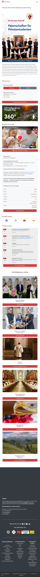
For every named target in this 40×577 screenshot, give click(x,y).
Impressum (21, 575)
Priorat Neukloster (32, 549)
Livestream (7, 551)
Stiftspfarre (7, 554)
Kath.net (20, 557)
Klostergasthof (7, 549)
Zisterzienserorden (20, 553)
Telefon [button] (12, 88)
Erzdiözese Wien (20, 543)
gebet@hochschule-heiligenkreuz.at (25, 238)
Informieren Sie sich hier (26, 73)
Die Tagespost (20, 548)
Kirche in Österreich (20, 551)
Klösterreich (32, 554)
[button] (2, 574)
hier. (17, 181)
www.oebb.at (6, 513)
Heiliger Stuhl (20, 554)
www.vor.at (9, 510)
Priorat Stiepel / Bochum (32, 548)
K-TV (20, 546)
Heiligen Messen (20, 210)
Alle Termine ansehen (20, 265)
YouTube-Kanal (19, 230)
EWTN (20, 545)
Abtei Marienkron (32, 565)
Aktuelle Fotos (20, 398)
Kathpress (20, 550)
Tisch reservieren (20, 429)
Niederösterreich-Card (32, 557)
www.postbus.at (7, 512)
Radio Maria (20, 556)
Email (29, 88)
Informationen (20, 304)
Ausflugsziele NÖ (32, 556)
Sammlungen (7, 556)
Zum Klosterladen (20, 335)
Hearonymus (30, 172)
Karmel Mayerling (32, 551)
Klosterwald (32, 545)
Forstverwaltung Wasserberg (7, 561)
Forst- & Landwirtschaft (20, 460)
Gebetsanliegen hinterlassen (20, 102)
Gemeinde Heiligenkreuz (32, 562)
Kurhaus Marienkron (32, 564)
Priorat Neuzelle (32, 546)
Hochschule (7, 545)
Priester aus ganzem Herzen (20, 366)
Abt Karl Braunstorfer (32, 553)
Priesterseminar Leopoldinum (7, 553)
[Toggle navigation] (37, 2)
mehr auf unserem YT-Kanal (20, 150)
